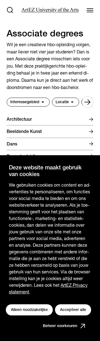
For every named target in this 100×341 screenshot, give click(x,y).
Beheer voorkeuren (60, 325)
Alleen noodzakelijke (29, 309)
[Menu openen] (90, 10)
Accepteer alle (73, 309)
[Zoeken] (10, 10)
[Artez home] (49, 10)
